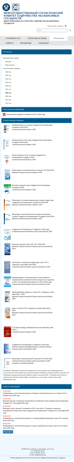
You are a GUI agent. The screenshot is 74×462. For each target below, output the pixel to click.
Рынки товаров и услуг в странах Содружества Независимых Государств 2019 (29, 157)
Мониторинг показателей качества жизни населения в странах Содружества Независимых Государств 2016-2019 (33, 216)
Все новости (8, 432)
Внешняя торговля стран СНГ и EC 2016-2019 (32, 247)
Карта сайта (52, 26)
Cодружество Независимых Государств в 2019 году (32, 347)
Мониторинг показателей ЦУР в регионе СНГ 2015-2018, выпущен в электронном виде (32, 361)
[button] (13, 38)
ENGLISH (60, 26)
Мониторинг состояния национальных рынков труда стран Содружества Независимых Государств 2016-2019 (33, 202)
